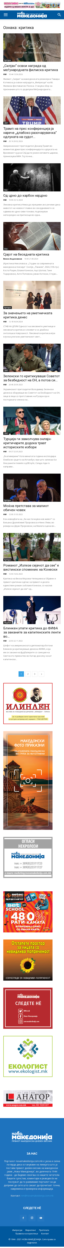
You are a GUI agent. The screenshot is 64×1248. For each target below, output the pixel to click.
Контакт (45, 1233)
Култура (7, 60)
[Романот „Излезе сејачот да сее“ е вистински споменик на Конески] (32, 547)
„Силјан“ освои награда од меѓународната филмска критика (30, 68)
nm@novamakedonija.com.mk (37, 1195)
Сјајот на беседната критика (26, 254)
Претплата (44, 1230)
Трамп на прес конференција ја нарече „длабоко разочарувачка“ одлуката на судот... (30, 133)
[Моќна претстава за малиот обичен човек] (32, 488)
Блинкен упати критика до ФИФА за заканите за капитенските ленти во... (32, 632)
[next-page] (41, 674)
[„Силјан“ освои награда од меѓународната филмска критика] (32, 47)
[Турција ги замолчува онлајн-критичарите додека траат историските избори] (32, 421)
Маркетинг (30, 1230)
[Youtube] (41, 1218)
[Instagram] (32, 1218)
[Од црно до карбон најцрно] (32, 177)
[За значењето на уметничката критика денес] (32, 295)
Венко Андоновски (12, 259)
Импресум (17, 1230)
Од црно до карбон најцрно (25, 196)
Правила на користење (26, 1233)
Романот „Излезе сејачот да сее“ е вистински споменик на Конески (31, 567)
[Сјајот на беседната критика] (32, 236)
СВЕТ (6, 123)
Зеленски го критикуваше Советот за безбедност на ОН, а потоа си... (31, 378)
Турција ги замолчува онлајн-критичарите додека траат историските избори (27, 443)
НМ (5, 74)
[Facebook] (23, 1218)
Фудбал (7, 622)
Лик (6, 190)
